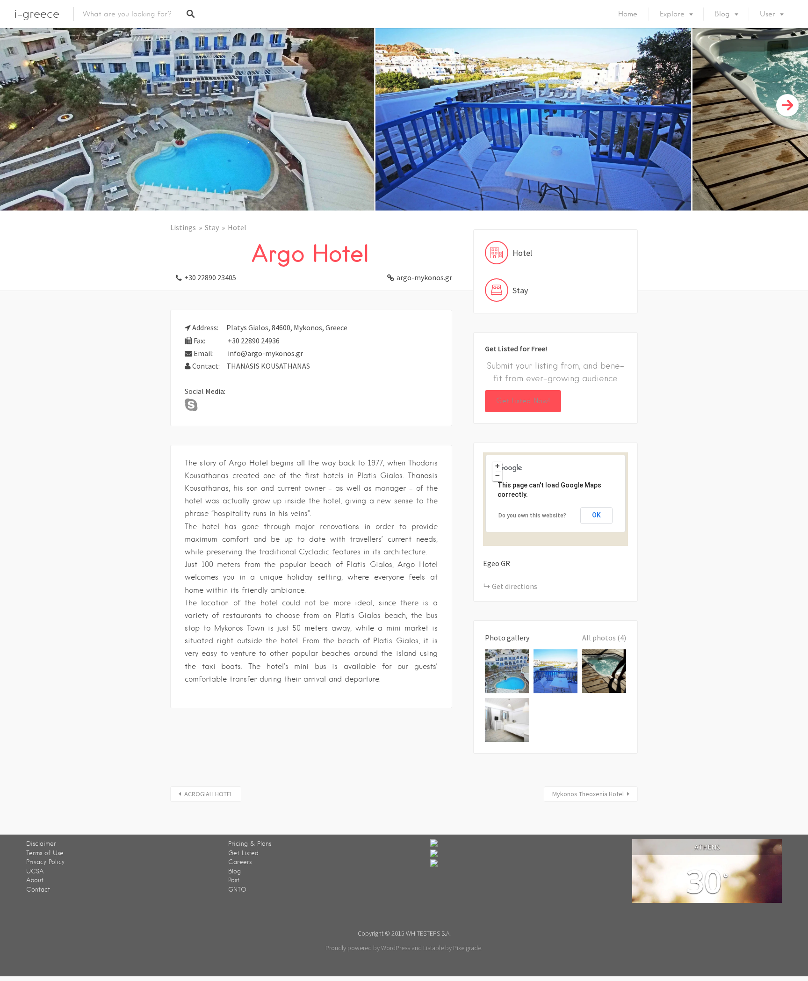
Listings (183, 227)
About (34, 880)
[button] (561, 495)
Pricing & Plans (249, 843)
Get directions (514, 586)
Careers (240, 861)
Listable (433, 948)
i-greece (36, 14)
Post (233, 880)
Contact (38, 889)
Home (627, 14)
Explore (672, 14)
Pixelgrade (467, 948)
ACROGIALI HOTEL (208, 794)
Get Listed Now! (523, 401)
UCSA (34, 871)
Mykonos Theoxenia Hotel (588, 794)
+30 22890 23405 (210, 277)
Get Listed (243, 853)
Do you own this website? (532, 515)
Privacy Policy (45, 861)
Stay (212, 227)
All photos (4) (604, 637)
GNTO (237, 889)
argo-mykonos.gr (424, 277)
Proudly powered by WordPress (367, 948)
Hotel (237, 227)
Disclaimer (41, 843)
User (767, 14)
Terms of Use (45, 853)
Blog (722, 14)
